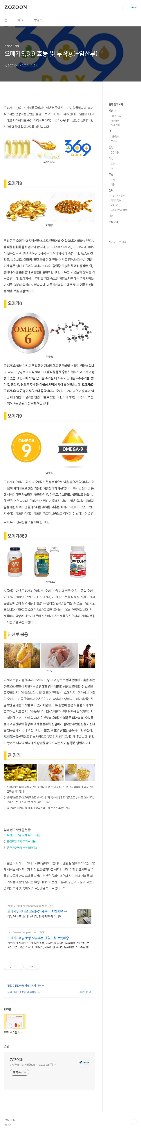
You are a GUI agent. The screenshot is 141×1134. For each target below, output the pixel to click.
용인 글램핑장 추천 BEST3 (22, 847)
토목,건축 (113, 222)
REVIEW (115, 120)
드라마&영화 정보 (119, 210)
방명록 (38, 20)
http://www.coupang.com (23, 932)
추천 (111, 174)
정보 (111, 190)
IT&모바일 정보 (118, 195)
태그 (20, 20)
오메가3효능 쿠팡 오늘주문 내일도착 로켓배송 (38, 938)
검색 (125, 7)
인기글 (122, 242)
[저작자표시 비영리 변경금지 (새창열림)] (44, 966)
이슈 (111, 158)
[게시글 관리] (19, 967)
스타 (113, 163)
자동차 (112, 110)
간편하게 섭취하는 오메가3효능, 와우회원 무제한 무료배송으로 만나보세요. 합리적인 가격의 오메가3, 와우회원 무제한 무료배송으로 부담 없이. (48, 945)
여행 (113, 179)
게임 (111, 216)
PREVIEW (116, 116)
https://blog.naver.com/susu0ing (27, 905)
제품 (113, 184)
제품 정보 (115, 136)
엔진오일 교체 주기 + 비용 (21, 841)
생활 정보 (115, 205)
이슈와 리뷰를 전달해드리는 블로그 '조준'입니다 (33, 1064)
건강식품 (19, 985)
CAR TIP (115, 125)
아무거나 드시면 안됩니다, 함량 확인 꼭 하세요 (35, 916)
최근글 (112, 242)
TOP (134, 1122)
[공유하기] (15, 967)
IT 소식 (114, 141)
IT (110, 131)
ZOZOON (15, 7)
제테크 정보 (116, 200)
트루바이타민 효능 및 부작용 (22, 992)
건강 (10, 985)
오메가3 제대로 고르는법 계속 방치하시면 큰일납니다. (37, 912)
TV (112, 168)
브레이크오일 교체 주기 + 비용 (23, 835)
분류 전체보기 (116, 104)
